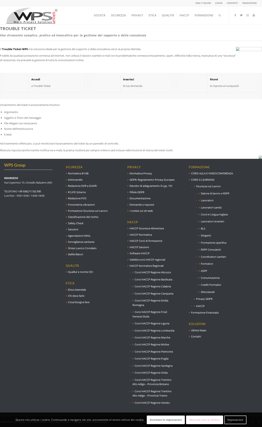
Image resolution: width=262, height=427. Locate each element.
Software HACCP (140, 253)
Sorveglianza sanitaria (81, 242)
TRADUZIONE (249, 2)
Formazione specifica (213, 242)
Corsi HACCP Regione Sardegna (154, 366)
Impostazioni (235, 419)
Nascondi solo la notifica (204, 419)
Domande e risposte (142, 204)
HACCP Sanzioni (139, 247)
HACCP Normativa (141, 234)
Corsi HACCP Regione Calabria (153, 286)
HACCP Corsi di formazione (146, 241)
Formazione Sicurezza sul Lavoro (88, 211)
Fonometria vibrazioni (81, 204)
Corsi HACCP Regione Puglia (151, 358)
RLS (203, 228)
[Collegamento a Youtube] (254, 15)
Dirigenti (206, 235)
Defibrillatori (75, 254)
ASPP (204, 271)
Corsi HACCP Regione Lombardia (154, 330)
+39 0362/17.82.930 (29, 191)
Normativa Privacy (141, 173)
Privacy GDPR (204, 299)
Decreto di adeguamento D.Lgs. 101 (151, 186)
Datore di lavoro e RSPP (215, 193)
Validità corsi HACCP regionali (147, 259)
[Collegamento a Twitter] (241, 15)
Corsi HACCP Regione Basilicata (153, 279)
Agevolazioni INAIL (79, 236)
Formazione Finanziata (205, 312)
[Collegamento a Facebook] (235, 15)
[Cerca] (220, 15)
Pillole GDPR (137, 192)
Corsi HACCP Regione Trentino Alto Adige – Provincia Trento (152, 393)
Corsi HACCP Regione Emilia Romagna (150, 303)
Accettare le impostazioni (166, 419)
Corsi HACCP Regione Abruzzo (153, 272)
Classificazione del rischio (83, 217)
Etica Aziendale (77, 289)
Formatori (207, 264)
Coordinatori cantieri (213, 257)
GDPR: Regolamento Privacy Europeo (152, 180)
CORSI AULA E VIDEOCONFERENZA (212, 173)
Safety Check (76, 223)
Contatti (196, 336)
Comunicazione (210, 278)
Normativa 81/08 (78, 173)
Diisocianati (208, 292)
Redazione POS (77, 198)
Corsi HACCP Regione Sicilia (151, 372)
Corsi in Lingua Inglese (214, 214)
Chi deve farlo (76, 296)
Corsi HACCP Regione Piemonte (154, 351)
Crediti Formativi (211, 285)
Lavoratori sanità (211, 207)
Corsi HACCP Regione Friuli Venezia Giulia (149, 314)
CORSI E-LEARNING (202, 180)
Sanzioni (73, 229)
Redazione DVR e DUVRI (82, 186)
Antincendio (75, 180)
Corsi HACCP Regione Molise (152, 344)
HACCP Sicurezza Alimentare (147, 228)
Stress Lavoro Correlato (82, 248)
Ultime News (198, 330)
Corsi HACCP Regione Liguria (152, 323)
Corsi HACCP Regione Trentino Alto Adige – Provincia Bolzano (152, 382)
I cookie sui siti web (141, 211)
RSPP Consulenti (211, 249)
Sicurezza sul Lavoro (208, 186)
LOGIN (218, 2)
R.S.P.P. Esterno (77, 192)
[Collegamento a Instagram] (247, 15)
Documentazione (140, 198)
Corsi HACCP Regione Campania (154, 293)
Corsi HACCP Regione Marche (152, 337)
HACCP (200, 306)
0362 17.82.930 (203, 2)
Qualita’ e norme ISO (80, 272)
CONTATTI (232, 2)
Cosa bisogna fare (78, 302)
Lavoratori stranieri (212, 221)
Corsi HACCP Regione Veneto (152, 403)
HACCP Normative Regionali (147, 266)
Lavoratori (207, 200)
